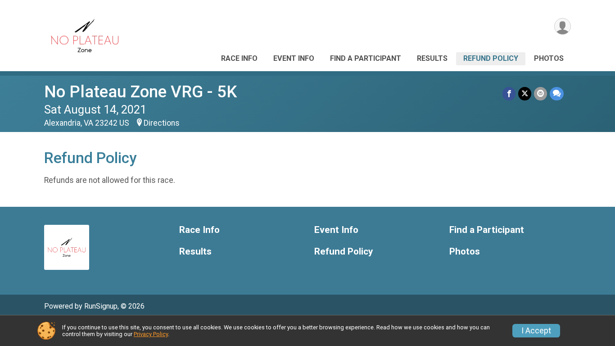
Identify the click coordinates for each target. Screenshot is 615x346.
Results (432, 58)
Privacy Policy (151, 334)
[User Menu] (562, 26)
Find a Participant (365, 58)
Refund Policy (490, 58)
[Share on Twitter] (524, 93)
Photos (549, 58)
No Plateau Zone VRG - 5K (140, 91)
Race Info (239, 58)
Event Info (293, 58)
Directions (162, 122)
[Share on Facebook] (509, 93)
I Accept (536, 330)
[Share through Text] (557, 93)
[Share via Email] (540, 93)
